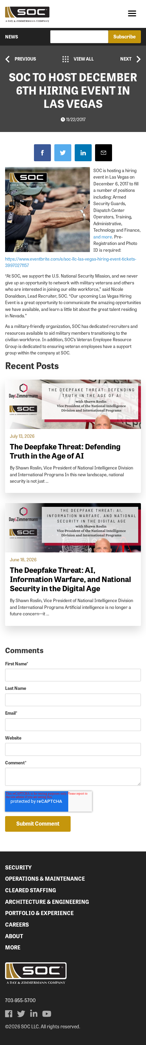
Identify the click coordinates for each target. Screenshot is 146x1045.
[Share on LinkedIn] (83, 152)
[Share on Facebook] (42, 152)
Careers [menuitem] (17, 924)
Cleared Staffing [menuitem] (30, 890)
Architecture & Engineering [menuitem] (47, 902)
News (11, 36)
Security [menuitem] (18, 867)
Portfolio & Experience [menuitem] (39, 913)
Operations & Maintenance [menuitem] (45, 878)
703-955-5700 (20, 1000)
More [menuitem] (12, 947)
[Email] (103, 152)
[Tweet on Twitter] (62, 152)
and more (102, 236)
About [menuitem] (14, 936)
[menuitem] (8, 1014)
